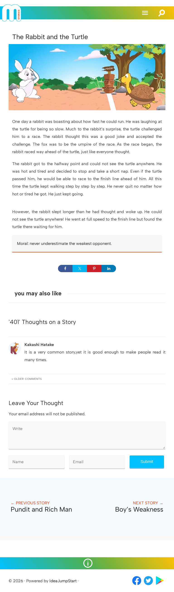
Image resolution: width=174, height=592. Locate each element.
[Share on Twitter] (79, 268)
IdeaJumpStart (63, 580)
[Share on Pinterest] (94, 268)
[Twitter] (149, 585)
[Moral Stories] (11, 20)
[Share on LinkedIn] (109, 268)
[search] (161, 10)
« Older (27, 379)
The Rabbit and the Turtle (50, 37)
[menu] (145, 12)
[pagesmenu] (87, 563)
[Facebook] (137, 585)
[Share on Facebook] (65, 268)
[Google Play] (160, 585)
